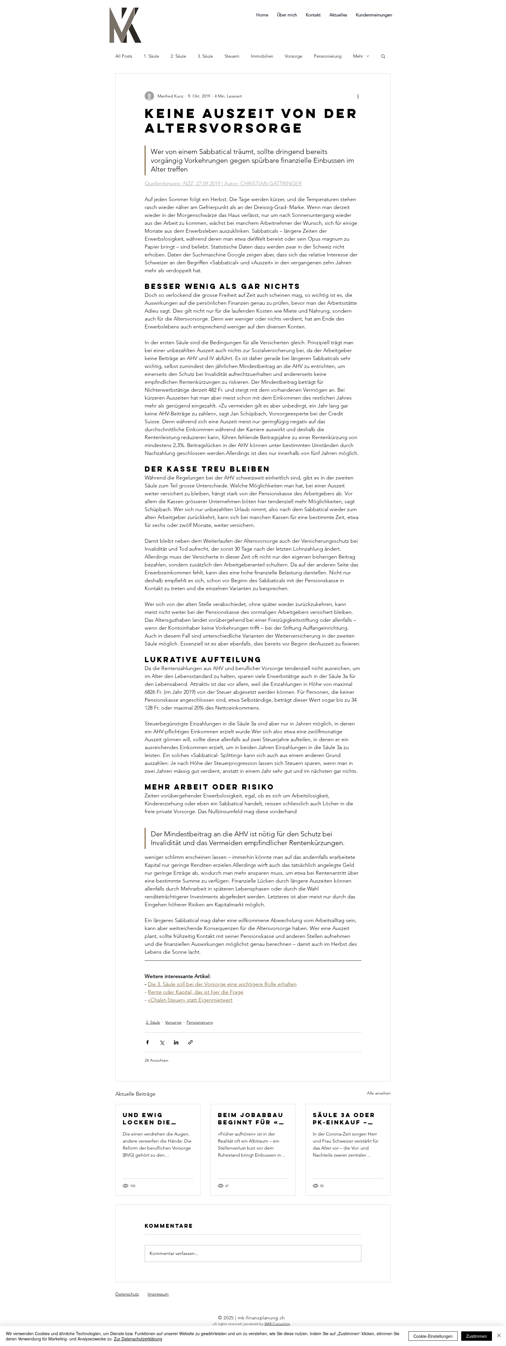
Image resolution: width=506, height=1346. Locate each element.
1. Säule (151, 56)
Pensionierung (327, 56)
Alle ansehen (379, 1093)
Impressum (158, 1294)
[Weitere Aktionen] (357, 96)
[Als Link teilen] (190, 1042)
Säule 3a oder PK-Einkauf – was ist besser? (348, 1118)
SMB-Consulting (277, 1324)
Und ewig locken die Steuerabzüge (154, 1118)
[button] (383, 56)
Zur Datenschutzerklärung (138, 1339)
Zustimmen (476, 1336)
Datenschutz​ (127, 1294)
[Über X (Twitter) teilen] (162, 1042)
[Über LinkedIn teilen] (176, 1042)
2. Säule (178, 56)
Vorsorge (293, 56)
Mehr (358, 56)
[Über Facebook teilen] (147, 1042)
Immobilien (262, 56)
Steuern (232, 56)
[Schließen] (498, 1336)
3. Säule (205, 56)
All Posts (123, 56)
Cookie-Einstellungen (433, 1336)
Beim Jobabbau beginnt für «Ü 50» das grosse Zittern (252, 1118)
